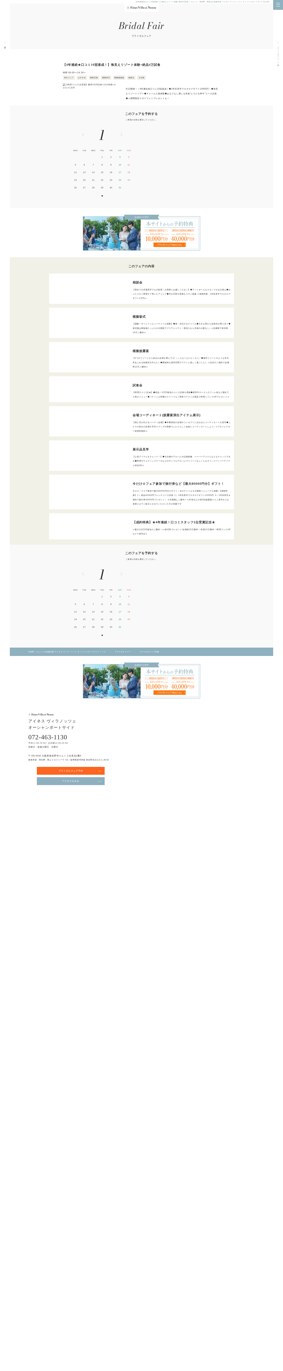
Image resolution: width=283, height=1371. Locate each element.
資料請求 (5, 45)
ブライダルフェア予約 (278, 54)
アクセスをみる (70, 781)
